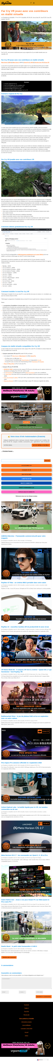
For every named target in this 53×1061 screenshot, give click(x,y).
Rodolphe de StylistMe (8, 17)
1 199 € (31, 62)
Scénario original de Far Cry (10, 83)
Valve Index (8, 374)
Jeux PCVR (44, 17)
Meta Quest (32, 674)
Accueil (26, 1032)
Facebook (26, 1004)
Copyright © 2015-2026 (26, 1028)
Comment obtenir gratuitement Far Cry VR (13, 87)
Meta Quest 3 (16, 62)
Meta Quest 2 (4, 62)
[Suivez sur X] (30, 500)
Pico (37, 674)
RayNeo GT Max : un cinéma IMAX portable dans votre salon (23, 582)
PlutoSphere (35, 361)
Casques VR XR (33, 720)
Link (20, 358)
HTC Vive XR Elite (8, 377)
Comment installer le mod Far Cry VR (12, 88)
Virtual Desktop (25, 360)
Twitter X (26, 1008)
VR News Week (44, 674)
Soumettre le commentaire (44, 996)
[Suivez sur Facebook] (27, 500)
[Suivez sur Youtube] (24, 500)
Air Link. (39, 360)
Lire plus (26, 422)
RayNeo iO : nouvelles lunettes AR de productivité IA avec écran (25, 627)
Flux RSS (26, 1011)
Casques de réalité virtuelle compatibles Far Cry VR (15, 90)
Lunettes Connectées (30, 585)
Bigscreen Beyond (8, 381)
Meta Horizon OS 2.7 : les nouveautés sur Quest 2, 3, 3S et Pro (24, 855)
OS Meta (39, 857)
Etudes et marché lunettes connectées (33, 811)
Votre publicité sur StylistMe (26, 1018)
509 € (11, 369)
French (41, 1059)
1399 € (16, 377)
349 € (10, 62)
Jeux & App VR (36, 17)
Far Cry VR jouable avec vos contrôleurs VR (13, 85)
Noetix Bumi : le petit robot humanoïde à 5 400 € (19, 946)
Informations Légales (26, 1021)
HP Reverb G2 (9, 372)
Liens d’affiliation (26, 1025)
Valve (39, 674)
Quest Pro (26, 62)
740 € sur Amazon (30, 372)
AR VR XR (29, 17)
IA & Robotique (28, 540)
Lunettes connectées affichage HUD (43, 629)
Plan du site (26, 1014)
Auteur (26, 1035)
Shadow (42, 361)
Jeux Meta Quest (41, 904)
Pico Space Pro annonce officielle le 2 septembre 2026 (21, 763)
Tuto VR (7, 19)
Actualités (24, 17)
